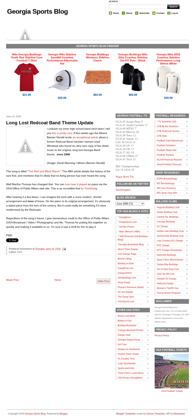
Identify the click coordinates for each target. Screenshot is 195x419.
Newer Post (12, 280)
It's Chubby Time (126, 358)
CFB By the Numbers (167, 126)
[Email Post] (63, 249)
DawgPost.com (125, 268)
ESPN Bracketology (167, 178)
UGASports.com (126, 301)
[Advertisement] (50, 269)
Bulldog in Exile (126, 263)
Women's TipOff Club (167, 288)
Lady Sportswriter (127, 363)
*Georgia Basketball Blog (131, 244)
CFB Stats (162, 136)
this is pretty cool (62, 133)
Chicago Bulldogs (166, 221)
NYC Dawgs (163, 245)
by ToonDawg (89, 188)
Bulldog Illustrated (127, 325)
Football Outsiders (166, 145)
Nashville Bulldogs (166, 255)
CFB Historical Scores (168, 131)
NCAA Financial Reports (169, 159)
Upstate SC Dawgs (166, 278)
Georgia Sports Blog (37, 11)
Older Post (103, 281)
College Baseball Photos (130, 330)
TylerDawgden (123, 190)
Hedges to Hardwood (129, 349)
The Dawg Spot (126, 296)
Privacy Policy (162, 335)
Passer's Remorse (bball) (131, 287)
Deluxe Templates (155, 413)
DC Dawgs (162, 226)
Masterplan (179, 413)
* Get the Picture (126, 226)
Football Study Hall (166, 150)
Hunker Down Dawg (128, 354)
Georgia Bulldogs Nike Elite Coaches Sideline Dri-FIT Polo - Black (133, 57)
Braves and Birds (126, 316)
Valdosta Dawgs (165, 283)
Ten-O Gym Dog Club (168, 269)
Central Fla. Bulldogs (167, 217)
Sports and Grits (126, 368)
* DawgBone (124, 217)
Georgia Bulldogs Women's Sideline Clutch (97, 57)
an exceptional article (85, 137)
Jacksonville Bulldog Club (170, 236)
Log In (175, 13)
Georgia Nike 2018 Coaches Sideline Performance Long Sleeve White (168, 59)
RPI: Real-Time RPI (167, 193)
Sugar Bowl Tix (125, 176)
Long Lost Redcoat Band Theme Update (49, 122)
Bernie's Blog (124, 258)
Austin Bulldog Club (167, 212)
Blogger (64, 413)
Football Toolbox (165, 155)
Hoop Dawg (124, 282)
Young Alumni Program (169, 293)
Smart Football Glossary (169, 164)
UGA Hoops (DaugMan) (130, 377)
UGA (19, 252)
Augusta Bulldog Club (168, 207)
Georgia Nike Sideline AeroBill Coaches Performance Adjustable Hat (62, 59)
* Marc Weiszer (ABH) (129, 231)
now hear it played (76, 184)
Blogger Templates (126, 413)
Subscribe (144, 13)
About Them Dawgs (128, 249)
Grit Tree (122, 344)
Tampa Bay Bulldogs (167, 264)
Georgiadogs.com (127, 277)
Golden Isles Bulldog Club (170, 231)
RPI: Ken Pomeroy (166, 188)
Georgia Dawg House (129, 339)
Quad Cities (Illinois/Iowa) (170, 259)
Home (116, 13)
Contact (161, 13)
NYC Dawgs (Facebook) (169, 250)
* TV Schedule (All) (166, 121)
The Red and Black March (44, 171)
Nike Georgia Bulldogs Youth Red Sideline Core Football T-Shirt (26, 57)
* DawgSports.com (127, 222)
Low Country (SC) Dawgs (170, 240)
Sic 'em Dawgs (125, 292)
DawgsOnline (125, 273)
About (129, 13)
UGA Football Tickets (172, 391)
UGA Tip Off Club (165, 274)
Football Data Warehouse (170, 140)
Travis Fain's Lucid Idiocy (131, 373)
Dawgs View (124, 335)
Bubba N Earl (125, 320)
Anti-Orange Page (127, 254)
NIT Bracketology (165, 183)
